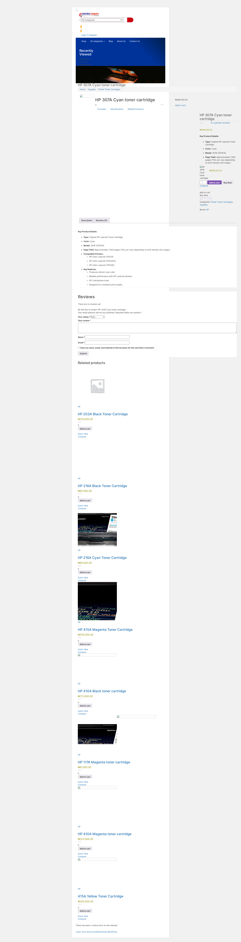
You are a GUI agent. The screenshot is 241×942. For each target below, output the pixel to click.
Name (81, 337)
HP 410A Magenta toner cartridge (105, 834)
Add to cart (180, 105)
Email (81, 342)
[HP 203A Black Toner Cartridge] (97, 385)
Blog (111, 41)
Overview (101, 109)
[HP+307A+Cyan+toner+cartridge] (202, 212)
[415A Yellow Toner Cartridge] (97, 872)
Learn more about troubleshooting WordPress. (97, 932)
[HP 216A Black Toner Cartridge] (97, 457)
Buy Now (228, 182)
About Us (121, 41)
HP (207, 209)
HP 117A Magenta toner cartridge (104, 762)
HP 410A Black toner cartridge (102, 691)
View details (83, 136)
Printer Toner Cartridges (109, 89)
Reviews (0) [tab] (101, 220)
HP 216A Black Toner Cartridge (102, 486)
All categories (96, 41)
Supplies (92, 89)
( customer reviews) (220, 123)
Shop (83, 41)
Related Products (136, 109)
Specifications (116, 109)
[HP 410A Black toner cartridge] (97, 668)
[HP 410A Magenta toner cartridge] (97, 805)
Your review (84, 320)
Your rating (84, 317)
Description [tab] (86, 220)
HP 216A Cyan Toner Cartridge (102, 558)
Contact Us (135, 41)
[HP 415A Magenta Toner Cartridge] (97, 601)
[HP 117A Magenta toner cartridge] (117, 734)
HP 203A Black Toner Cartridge (103, 414)
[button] (81, 31)
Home (82, 89)
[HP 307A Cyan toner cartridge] (200, 212)
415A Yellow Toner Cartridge (100, 896)
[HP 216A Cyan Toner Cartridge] (97, 529)
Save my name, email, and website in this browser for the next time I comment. (117, 348)
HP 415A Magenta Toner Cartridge (105, 630)
